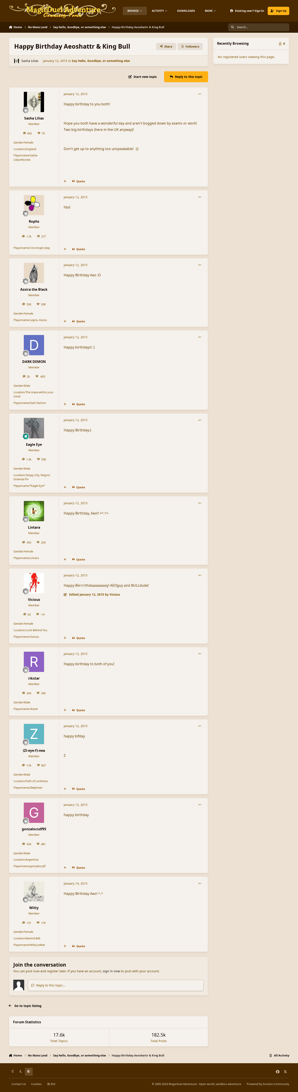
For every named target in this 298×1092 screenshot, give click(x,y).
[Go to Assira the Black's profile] (34, 273)
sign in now (111, 971)
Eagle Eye (34, 444)
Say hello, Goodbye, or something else (101, 61)
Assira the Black (34, 289)
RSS (52, 1084)
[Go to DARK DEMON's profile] (34, 345)
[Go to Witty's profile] (34, 891)
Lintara (34, 527)
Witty (34, 907)
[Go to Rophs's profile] (34, 205)
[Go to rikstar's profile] (34, 662)
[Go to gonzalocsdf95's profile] (34, 813)
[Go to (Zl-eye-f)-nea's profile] (34, 734)
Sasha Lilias (29, 61)
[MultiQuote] (65, 181)
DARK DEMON (34, 361)
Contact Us (19, 1084)
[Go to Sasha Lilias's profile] (16, 61)
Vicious (34, 599)
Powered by (268, 1084)
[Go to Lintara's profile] (34, 511)
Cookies (36, 1084)
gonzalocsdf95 (34, 829)
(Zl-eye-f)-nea (34, 750)
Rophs (34, 221)
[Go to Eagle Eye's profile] (34, 428)
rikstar (34, 678)
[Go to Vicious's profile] (34, 583)
